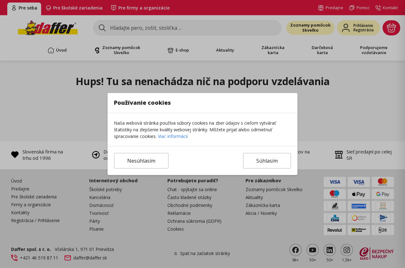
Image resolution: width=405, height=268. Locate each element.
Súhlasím (267, 160)
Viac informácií (173, 136)
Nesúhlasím (141, 160)
